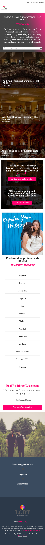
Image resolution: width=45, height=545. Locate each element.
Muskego (22, 344)
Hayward (22, 298)
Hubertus (22, 306)
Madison (22, 321)
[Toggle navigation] (41, 8)
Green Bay (22, 291)
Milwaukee (22, 336)
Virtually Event (22, 536)
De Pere (22, 283)
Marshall (22, 329)
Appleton (22, 276)
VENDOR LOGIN (31, 2)
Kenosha (22, 314)
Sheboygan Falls (22, 359)
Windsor (22, 367)
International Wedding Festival (31, 530)
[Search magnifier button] (40, 48)
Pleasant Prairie (22, 352)
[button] (22, 179)
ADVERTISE (40, 2)
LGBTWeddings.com (24, 522)
